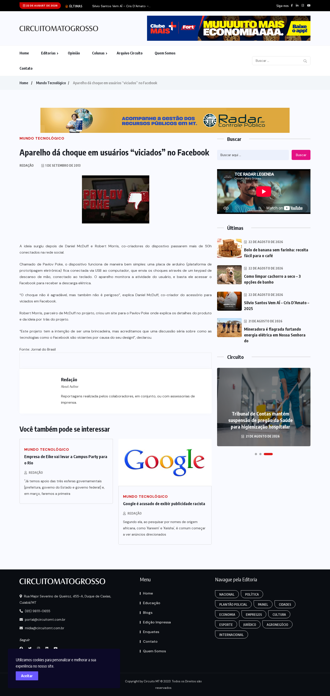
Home (24, 53)
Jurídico (249, 625)
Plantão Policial (233, 604)
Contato (26, 68)
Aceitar (27, 676)
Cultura (279, 614)
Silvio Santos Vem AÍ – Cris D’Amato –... (121, 6)
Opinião (74, 53)
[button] (256, 454)
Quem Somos (165, 53)
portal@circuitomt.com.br (44, 619)
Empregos (254, 614)
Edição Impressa (157, 622)
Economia (227, 614)
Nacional (227, 594)
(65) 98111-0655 (37, 611)
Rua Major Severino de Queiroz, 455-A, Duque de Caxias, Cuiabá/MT (65, 599)
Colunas (98, 53)
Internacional (231, 635)
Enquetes (151, 631)
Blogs (147, 612)
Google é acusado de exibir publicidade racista (164, 503)
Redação (36, 472)
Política (252, 594)
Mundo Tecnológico (51, 83)
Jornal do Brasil (43, 349)
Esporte (226, 625)
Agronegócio (277, 625)
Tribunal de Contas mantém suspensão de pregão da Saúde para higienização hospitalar (260, 420)
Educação (151, 603)
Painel (263, 604)
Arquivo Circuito (130, 53)
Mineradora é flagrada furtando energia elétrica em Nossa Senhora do (275, 334)
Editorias (48, 53)
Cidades (285, 604)
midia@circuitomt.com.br (44, 628)
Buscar (301, 155)
